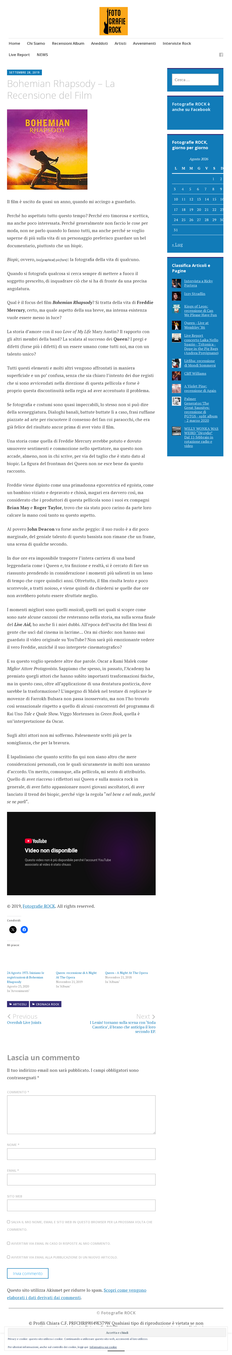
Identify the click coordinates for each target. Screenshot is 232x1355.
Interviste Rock (177, 43)
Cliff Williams (195, 373)
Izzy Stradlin (194, 293)
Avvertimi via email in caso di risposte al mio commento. (61, 1243)
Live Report (19, 54)
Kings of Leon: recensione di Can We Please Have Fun (200, 310)
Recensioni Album (68, 43)
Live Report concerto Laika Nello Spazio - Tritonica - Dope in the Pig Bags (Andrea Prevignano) (201, 344)
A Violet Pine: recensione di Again (200, 388)
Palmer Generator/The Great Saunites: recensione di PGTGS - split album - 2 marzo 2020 (201, 409)
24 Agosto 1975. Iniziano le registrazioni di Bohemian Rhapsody (25, 977)
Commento (18, 1092)
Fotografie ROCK (39, 906)
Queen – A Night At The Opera (126, 973)
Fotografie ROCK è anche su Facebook (191, 106)
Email (13, 1170)
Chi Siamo (36, 43)
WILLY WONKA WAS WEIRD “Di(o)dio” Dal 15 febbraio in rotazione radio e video (201, 437)
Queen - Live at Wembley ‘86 (196, 325)
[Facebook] (221, 55)
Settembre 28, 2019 (24, 72)
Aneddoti (99, 43)
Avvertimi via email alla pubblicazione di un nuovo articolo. (64, 1257)
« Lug (177, 244)
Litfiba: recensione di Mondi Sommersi (200, 363)
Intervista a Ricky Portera (198, 283)
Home (14, 43)
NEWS (42, 54)
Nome (13, 1145)
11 (183, 199)
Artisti (120, 43)
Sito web (14, 1196)
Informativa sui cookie (103, 1347)
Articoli (20, 1004)
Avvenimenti (144, 43)
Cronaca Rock (47, 1004)
